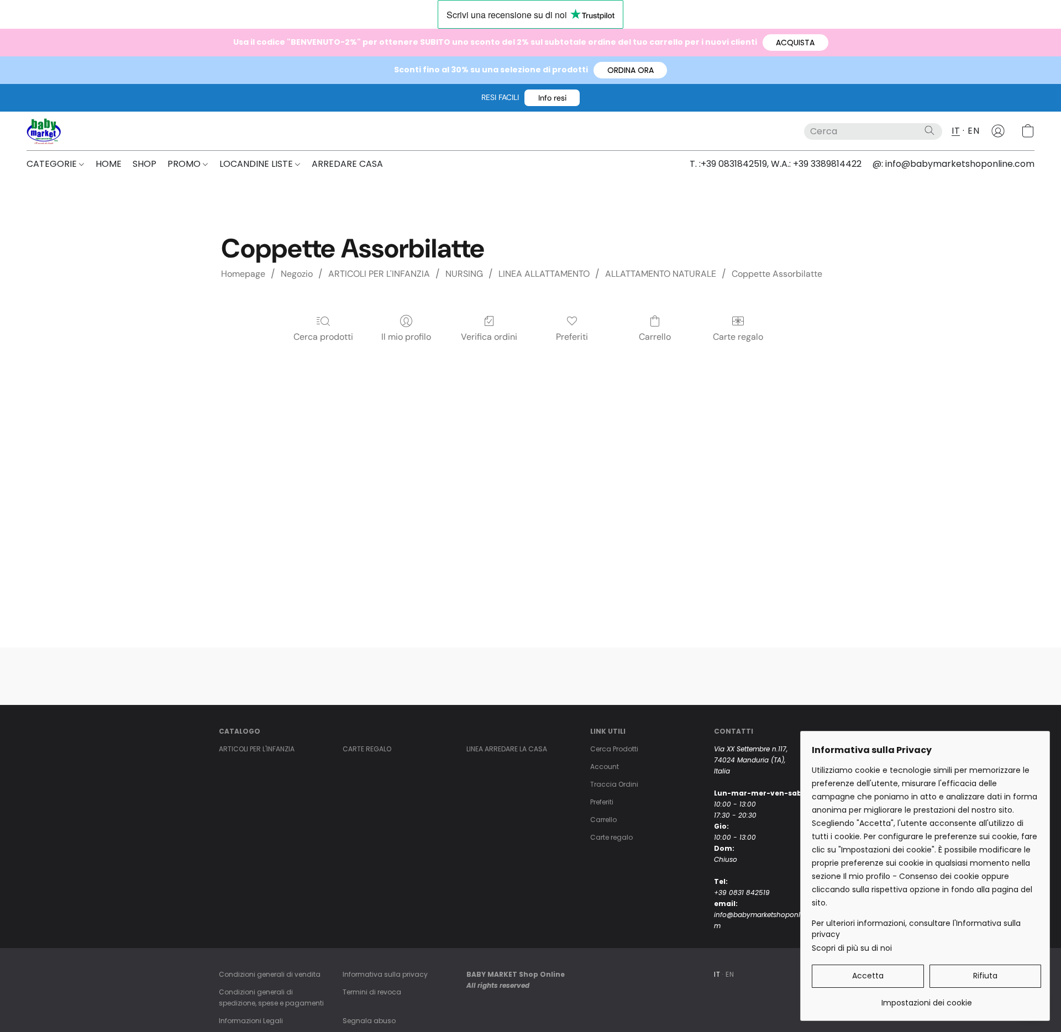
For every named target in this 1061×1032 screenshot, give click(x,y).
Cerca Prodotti (614, 749)
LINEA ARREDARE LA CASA (506, 749)
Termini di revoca (372, 992)
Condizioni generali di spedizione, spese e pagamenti (271, 997)
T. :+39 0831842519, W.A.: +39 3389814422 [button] (776, 163)
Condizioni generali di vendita (270, 974)
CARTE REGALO (367, 749)
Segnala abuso (369, 1020)
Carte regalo (738, 337)
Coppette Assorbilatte (777, 274)
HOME (109, 163)
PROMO (185, 163)
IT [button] (956, 130)
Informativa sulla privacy (385, 974)
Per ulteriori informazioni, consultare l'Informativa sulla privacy (916, 929)
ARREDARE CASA (347, 163)
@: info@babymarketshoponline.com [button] (953, 163)
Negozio (297, 274)
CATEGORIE (53, 163)
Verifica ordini (489, 337)
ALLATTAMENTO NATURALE (660, 274)
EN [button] (973, 130)
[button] (795, 42)
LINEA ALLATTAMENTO (544, 274)
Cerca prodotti (323, 337)
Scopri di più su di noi (852, 948)
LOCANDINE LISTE (257, 163)
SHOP (144, 163)
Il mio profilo (406, 337)
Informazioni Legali (251, 1020)
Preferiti (572, 337)
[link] (926, 998)
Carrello (655, 337)
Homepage (243, 274)
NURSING (464, 274)
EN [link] (730, 974)
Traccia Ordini (614, 784)
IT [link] (717, 974)
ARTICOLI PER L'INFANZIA (379, 274)
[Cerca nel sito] (929, 130)
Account (604, 766)
